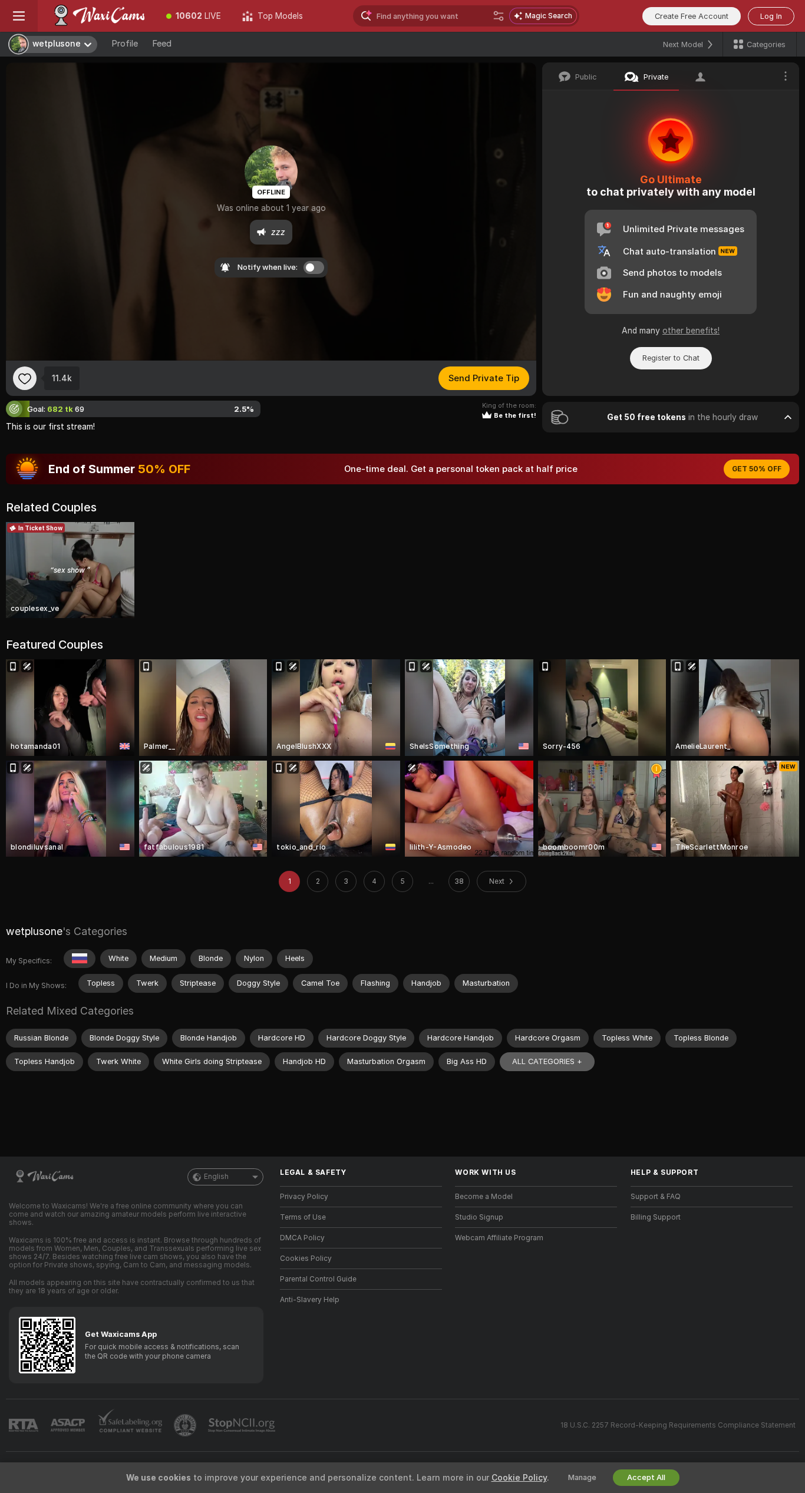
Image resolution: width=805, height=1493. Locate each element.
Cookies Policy (306, 1258)
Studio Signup (479, 1217)
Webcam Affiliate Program (499, 1238)
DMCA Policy (302, 1238)
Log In (771, 16)
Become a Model (484, 1197)
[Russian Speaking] (79, 958)
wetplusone (34, 931)
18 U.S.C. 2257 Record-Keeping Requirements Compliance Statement (678, 1425)
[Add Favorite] (25, 378)
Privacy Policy (304, 1197)
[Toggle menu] (19, 16)
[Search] (498, 16)
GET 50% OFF (756, 469)
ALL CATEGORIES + (547, 1061)
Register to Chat (671, 358)
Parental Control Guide (318, 1279)
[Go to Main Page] (97, 16)
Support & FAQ (656, 1197)
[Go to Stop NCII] (243, 1425)
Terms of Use (303, 1217)
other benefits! (691, 330)
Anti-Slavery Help (309, 1300)
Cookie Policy (519, 1477)
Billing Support (656, 1217)
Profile (124, 43)
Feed (161, 43)
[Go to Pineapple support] (186, 1425)
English (216, 1176)
